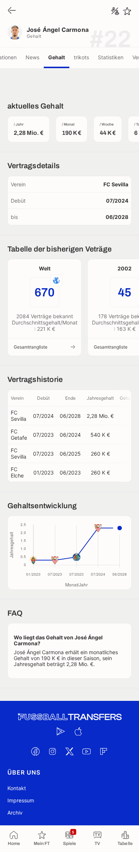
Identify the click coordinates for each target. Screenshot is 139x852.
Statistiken (110, 57)
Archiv (15, 812)
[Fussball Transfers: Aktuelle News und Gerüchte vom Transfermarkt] (69, 717)
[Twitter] (69, 751)
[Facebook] (35, 751)
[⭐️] (127, 11)
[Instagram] (52, 751)
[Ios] (78, 731)
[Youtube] (86, 751)
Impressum (20, 800)
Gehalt (56, 57)
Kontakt (16, 788)
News (32, 57)
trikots (81, 57)
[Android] (61, 731)
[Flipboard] (103, 751)
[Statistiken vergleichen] (115, 11)
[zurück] (11, 11)
